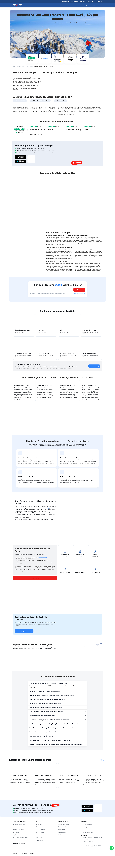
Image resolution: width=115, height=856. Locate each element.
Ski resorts (66, 5)
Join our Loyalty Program (19, 824)
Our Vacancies (62, 835)
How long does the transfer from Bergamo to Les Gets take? (48, 683)
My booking (82, 1)
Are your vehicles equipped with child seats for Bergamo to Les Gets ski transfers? (56, 744)
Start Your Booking (94, 366)
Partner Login (61, 829)
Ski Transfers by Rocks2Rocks (20, 837)
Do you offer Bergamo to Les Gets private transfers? (46, 703)
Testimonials (16, 832)
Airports (80, 5)
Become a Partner (62, 827)
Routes (73, 5)
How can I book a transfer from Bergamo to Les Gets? (46, 711)
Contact (100, 5)
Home (14, 66)
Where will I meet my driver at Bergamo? (42, 732)
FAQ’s (37, 827)
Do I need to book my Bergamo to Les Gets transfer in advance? (49, 719)
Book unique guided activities (24, 631)
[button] (101, 644)
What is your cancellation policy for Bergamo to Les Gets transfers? (51, 728)
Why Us (15, 835)
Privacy (26, 853)
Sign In (98, 1)
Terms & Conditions (18, 853)
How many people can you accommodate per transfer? (47, 699)
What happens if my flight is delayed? (41, 736)
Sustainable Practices (18, 829)
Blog (86, 5)
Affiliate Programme (63, 824)
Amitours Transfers (63, 832)
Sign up (79, 289)
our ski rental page (43, 557)
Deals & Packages (17, 827)
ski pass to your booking (43, 508)
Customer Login (40, 832)
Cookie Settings (40, 835)
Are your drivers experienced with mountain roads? (45, 707)
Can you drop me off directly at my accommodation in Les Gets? (49, 740)
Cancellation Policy (41, 829)
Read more (13, 785)
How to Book (39, 824)
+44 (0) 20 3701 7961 (88, 832)
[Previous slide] (100, 759)
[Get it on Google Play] (87, 810)
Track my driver (74, 1)
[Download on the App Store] (87, 806)
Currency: (90, 1)
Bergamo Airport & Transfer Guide (25, 66)
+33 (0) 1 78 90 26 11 (88, 841)
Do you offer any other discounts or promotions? (44, 691)
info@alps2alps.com (88, 824)
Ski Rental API (39, 840)
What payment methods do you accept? (42, 715)
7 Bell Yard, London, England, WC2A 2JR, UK (92, 829)
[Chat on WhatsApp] (112, 848)
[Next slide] (104, 759)
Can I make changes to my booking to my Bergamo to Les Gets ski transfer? (53, 724)
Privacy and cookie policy (79, 293)
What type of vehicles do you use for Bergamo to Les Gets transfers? (51, 695)
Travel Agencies (65, 1)
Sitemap (32, 853)
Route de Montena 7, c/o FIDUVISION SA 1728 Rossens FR (92, 838)
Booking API (39, 837)
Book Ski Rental (35, 578)
